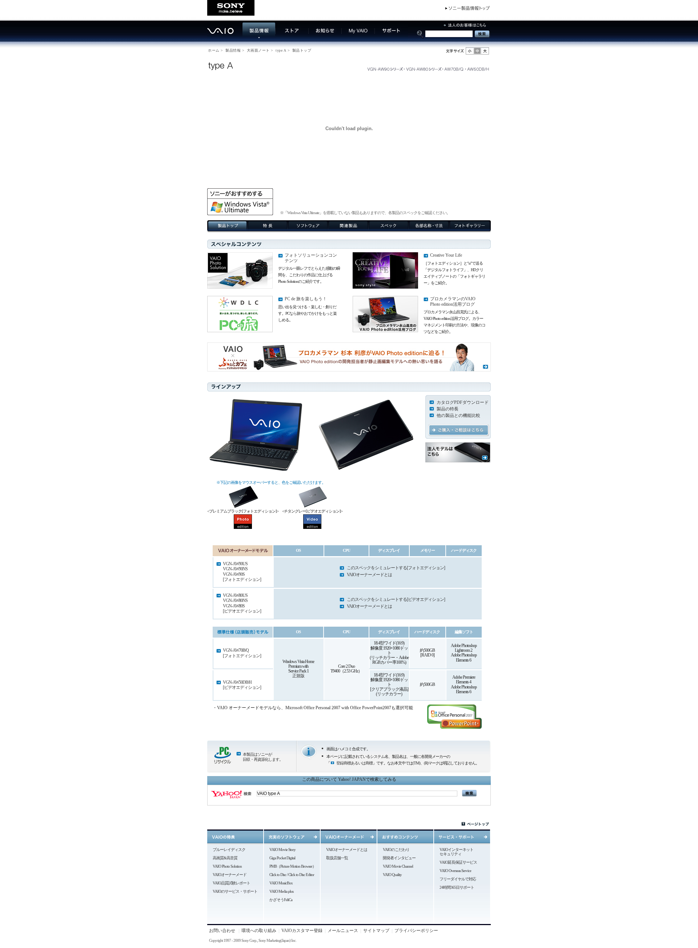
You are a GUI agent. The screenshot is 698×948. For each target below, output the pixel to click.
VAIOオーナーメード (229, 874)
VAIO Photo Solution (227, 866)
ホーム (214, 50)
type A (281, 50)
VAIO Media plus (281, 891)
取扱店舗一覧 (337, 858)
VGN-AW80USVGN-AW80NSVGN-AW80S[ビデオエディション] (242, 603)
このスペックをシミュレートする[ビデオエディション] (396, 599)
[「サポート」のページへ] (391, 38)
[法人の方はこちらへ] (466, 28)
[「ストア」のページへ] (292, 38)
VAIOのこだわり (396, 849)
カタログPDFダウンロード (463, 402)
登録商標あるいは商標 (354, 763)
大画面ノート (258, 50)
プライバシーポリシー (416, 930)
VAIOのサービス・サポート (235, 891)
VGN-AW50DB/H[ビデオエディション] (242, 685)
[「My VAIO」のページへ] (358, 38)
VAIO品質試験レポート (231, 883)
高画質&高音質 (225, 858)
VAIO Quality (392, 874)
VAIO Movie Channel (398, 866)
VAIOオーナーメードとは (369, 574)
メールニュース (343, 930)
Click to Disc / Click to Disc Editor (291, 874)
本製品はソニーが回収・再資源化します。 (263, 757)
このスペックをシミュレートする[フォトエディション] (396, 567)
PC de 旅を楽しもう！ (306, 298)
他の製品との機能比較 (458, 415)
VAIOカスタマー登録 (301, 930)
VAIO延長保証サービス (458, 862)
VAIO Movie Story (282, 849)
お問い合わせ (222, 930)
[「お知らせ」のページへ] (325, 38)
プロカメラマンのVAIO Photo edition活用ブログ (453, 301)
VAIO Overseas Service (455, 870)
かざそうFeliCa (280, 899)
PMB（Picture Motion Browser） (292, 866)
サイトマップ (376, 930)
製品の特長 (447, 408)
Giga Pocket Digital (282, 858)
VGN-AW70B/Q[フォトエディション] (242, 653)
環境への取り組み (258, 930)
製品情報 (233, 50)
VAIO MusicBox (281, 883)
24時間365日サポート (457, 887)
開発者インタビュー (399, 858)
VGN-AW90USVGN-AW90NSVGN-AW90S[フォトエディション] (242, 571)
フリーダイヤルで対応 (458, 879)
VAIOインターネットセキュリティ (456, 851)
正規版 (298, 675)
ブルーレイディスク (229, 849)
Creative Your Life (446, 255)
